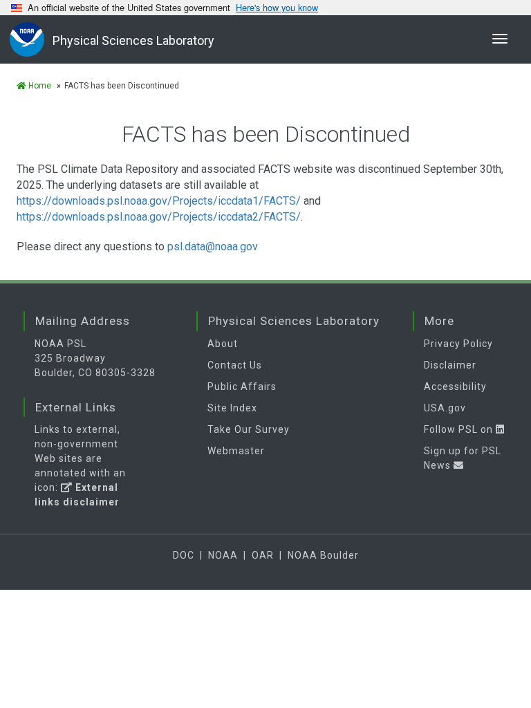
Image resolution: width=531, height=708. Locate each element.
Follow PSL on (460, 429)
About (222, 343)
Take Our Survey (248, 429)
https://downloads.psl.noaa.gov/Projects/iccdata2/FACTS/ (159, 216)
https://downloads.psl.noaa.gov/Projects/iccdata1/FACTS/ (159, 200)
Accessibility (455, 386)
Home (38, 86)
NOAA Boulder (323, 555)
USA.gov (445, 407)
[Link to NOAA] (31, 39)
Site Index (232, 407)
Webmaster (236, 450)
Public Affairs (242, 386)
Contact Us (234, 365)
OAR (263, 555)
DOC (183, 555)
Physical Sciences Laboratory (133, 40)
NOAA (223, 555)
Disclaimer (450, 365)
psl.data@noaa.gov (212, 246)
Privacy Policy (458, 343)
